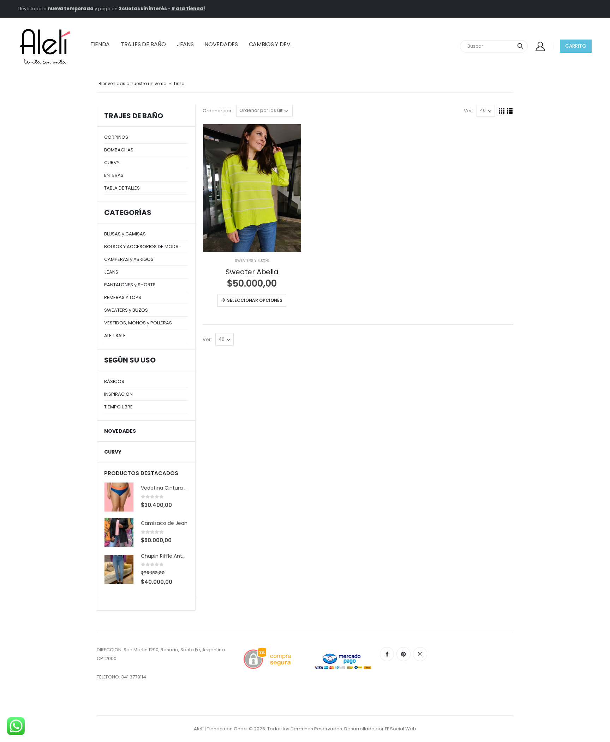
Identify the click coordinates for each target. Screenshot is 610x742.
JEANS (185, 44)
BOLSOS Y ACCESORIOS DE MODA (141, 246)
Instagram (420, 654)
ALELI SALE (115, 335)
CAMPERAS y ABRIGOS (129, 259)
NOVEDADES (221, 44)
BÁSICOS (114, 381)
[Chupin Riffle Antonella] (119, 569)
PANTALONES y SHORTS (130, 284)
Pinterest (403, 654)
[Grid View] (501, 111)
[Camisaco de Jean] (119, 532)
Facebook (387, 654)
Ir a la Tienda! (188, 8)
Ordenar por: (218, 110)
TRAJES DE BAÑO (143, 44)
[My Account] (540, 46)
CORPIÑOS (116, 137)
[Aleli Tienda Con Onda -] (44, 46)
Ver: (468, 110)
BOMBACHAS (118, 149)
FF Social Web (400, 728)
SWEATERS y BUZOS (252, 260)
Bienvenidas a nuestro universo (132, 83)
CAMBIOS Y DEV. (270, 44)
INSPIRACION (118, 394)
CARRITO (575, 45)
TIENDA (100, 44)
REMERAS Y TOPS (122, 297)
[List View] (510, 111)
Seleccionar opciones (254, 300)
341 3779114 (133, 677)
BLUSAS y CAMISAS (125, 234)
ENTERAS (114, 175)
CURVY (111, 162)
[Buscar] (520, 46)
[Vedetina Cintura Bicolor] (119, 497)
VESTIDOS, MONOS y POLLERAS (138, 322)
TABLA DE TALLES (122, 188)
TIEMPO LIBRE (118, 406)
